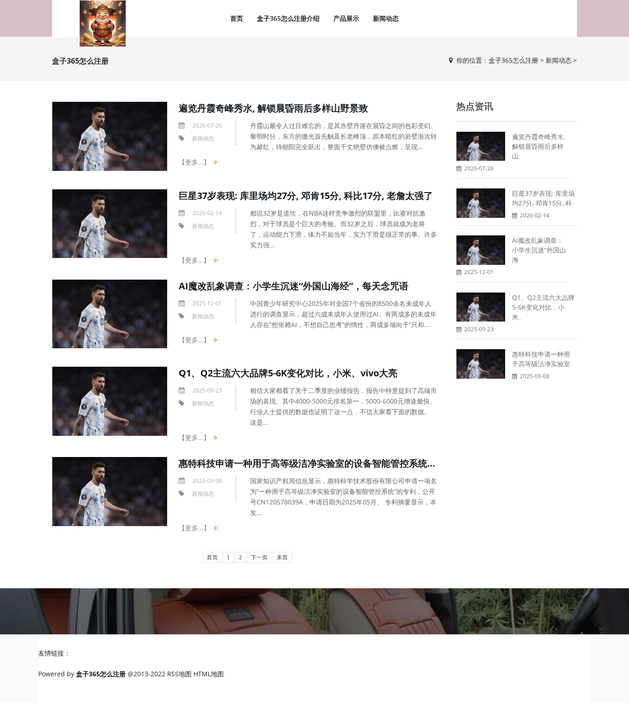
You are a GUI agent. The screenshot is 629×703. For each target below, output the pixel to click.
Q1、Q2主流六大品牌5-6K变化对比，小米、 (543, 307)
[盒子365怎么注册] (102, 23)
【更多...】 (194, 162)
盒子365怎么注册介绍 (288, 18)
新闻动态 (386, 18)
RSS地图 (179, 673)
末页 (282, 557)
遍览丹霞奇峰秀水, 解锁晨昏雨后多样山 (538, 146)
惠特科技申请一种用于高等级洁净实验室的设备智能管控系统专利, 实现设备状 (338, 463)
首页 (236, 18)
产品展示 (346, 18)
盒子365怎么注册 (513, 60)
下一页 (259, 557)
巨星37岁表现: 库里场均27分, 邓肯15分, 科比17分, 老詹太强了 (306, 195)
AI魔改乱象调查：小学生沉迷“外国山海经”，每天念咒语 (293, 286)
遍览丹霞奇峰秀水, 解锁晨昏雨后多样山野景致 (273, 108)
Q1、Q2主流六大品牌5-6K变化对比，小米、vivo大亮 (288, 373)
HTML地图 (208, 673)
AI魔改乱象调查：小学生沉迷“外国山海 (539, 250)
